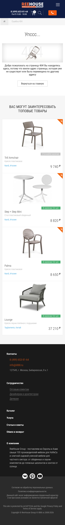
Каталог (11, 410)
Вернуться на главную (32, 83)
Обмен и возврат (15, 431)
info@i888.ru (16, 365)
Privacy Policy (52, 506)
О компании (13, 443)
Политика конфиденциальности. (32, 491)
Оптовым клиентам (19, 389)
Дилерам (14, 398)
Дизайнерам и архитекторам (24, 394)
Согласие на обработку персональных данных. (32, 487)
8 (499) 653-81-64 (19, 12)
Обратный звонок (52, 12)
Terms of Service (30, 508)
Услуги (10, 417)
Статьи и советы (15, 424)
